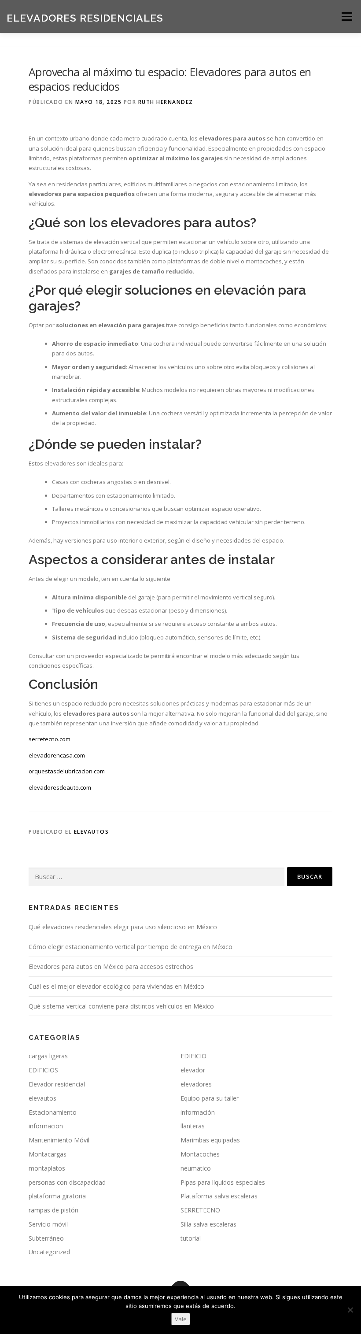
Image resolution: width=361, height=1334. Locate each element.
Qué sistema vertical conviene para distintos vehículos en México (121, 1006)
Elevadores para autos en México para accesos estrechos (111, 966)
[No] (350, 1309)
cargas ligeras (48, 1056)
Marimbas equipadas (210, 1140)
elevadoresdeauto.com (60, 787)
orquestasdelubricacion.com (67, 771)
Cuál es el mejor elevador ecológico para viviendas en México (116, 986)
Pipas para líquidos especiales (222, 1182)
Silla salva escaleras (208, 1224)
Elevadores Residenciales (85, 17)
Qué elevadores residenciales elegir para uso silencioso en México (123, 927)
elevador (192, 1070)
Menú (346, 16)
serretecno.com (49, 739)
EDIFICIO (193, 1056)
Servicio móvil (48, 1224)
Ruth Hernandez (165, 102)
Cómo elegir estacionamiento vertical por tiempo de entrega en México (130, 946)
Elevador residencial (57, 1084)
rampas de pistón (53, 1210)
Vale (181, 1319)
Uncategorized (49, 1252)
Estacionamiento (53, 1112)
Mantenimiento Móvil (59, 1140)
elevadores (196, 1084)
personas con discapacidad (67, 1182)
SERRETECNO (200, 1210)
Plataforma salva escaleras (219, 1196)
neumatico (195, 1168)
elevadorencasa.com (57, 755)
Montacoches (200, 1154)
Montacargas (47, 1154)
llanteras (192, 1126)
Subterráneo (46, 1238)
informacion (46, 1126)
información (197, 1112)
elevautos (91, 831)
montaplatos (47, 1168)
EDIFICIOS (43, 1070)
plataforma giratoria (57, 1196)
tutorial (190, 1238)
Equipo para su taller (209, 1098)
